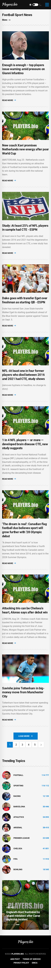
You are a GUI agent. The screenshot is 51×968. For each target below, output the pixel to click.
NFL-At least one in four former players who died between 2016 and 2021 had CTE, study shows (23, 375)
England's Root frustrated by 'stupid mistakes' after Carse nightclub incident (23, 915)
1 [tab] (8, 924)
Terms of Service (32, 959)
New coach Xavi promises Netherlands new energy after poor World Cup (25, 149)
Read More (7, 100)
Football (18, 775)
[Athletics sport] (6, 817)
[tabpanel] (25, 905)
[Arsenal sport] (6, 827)
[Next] (41, 745)
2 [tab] (13, 924)
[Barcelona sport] (6, 806)
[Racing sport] (6, 796)
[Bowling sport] (6, 869)
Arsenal (17, 827)
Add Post (15, 959)
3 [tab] (17, 924)
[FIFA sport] (6, 859)
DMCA (34, 963)
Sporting (18, 785)
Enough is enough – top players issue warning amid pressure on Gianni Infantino (23, 69)
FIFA (15, 859)
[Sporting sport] (6, 785)
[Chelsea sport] (6, 848)
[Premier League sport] (6, 838)
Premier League (21, 838)
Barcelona (19, 806)
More (4, 20)
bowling (17, 869)
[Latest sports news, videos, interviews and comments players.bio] (10, 4)
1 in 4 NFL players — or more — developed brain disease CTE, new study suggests (25, 444)
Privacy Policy (21, 963)
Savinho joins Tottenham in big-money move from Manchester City (23, 692)
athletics (18, 817)
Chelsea (17, 848)
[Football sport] (6, 775)
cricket (10, 907)
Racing (17, 796)
